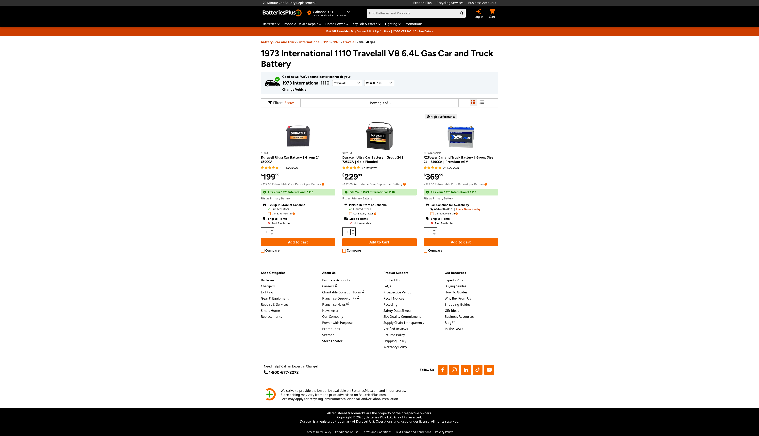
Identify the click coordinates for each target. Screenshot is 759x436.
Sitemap (328, 335)
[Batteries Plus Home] (282, 13)
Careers (328, 286)
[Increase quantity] (271, 230)
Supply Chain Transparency (403, 322)
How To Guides (456, 292)
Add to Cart (298, 242)
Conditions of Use (346, 432)
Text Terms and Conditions (413, 432)
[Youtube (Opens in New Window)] (489, 370)
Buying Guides (455, 286)
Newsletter (330, 310)
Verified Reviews (395, 329)
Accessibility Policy (319, 432)
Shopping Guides (457, 304)
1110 (326, 42)
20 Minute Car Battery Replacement (289, 3)
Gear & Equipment (275, 298)
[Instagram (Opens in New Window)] (454, 370)
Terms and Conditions (377, 432)
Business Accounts (482, 3)
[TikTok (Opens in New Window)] (477, 370)
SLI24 (264, 153)
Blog (448, 322)
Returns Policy (394, 335)
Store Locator (332, 341)
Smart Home (270, 310)
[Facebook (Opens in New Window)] (442, 370)
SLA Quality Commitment (402, 316)
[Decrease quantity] (271, 233)
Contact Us (391, 280)
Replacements (271, 316)
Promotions (331, 329)
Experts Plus (422, 3)
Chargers (268, 286)
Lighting (267, 292)
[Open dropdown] (323, 184)
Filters (278, 102)
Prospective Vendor (398, 292)
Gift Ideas (452, 310)
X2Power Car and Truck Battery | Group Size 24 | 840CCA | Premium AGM (458, 159)
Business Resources (459, 316)
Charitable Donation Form (342, 292)
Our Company (332, 316)
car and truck (285, 42)
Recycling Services (450, 3)
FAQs (387, 286)
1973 (336, 42)
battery (267, 42)
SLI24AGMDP (432, 153)
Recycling (390, 304)
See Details (426, 31)
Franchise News (334, 304)
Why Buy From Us (458, 298)
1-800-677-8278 (284, 372)
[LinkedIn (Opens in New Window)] (466, 370)
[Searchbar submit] (462, 13)
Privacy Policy (444, 432)
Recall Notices (393, 298)
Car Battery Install (282, 213)
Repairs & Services (274, 304)
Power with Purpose (337, 322)
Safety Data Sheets (397, 310)
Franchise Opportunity (339, 298)
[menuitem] (271, 24)
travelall (349, 42)
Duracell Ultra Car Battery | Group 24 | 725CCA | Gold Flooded (372, 159)
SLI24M (347, 153)
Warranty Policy (395, 347)
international (310, 42)
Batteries (267, 280)
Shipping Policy (394, 341)
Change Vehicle (294, 89)
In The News (454, 329)
